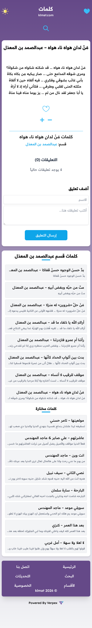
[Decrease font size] (49, 120)
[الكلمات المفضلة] (86, 11)
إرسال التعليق (46, 235)
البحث (69, 576)
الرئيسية (69, 567)
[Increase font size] (42, 120)
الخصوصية (22, 585)
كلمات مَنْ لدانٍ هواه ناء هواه (46, 136)
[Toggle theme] (5, 11)
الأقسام (69, 585)
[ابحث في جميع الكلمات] (46, 28)
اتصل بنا (22, 567)
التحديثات (22, 576)
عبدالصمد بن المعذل (41, 144)
